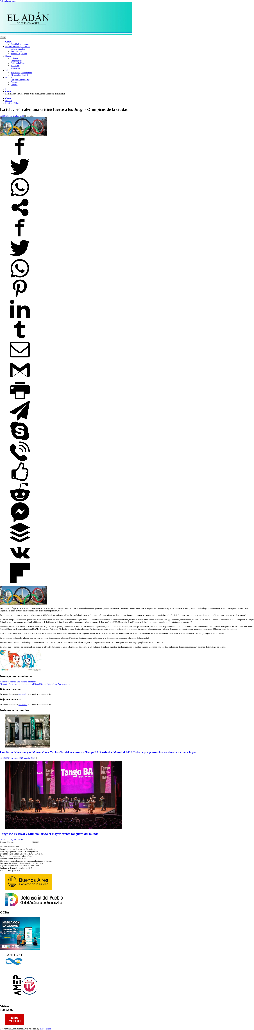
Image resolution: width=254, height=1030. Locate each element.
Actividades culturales (20, 44)
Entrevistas (15, 68)
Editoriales (15, 65)
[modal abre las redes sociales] (20, 216)
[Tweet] (20, 176)
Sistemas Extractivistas (20, 80)
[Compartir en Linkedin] (20, 318)
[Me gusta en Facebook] (20, 481)
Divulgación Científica (20, 75)
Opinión (14, 84)
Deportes (14, 82)
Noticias (8, 77)
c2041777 (4, 758)
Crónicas (14, 58)
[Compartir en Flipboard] (20, 582)
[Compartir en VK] (20, 562)
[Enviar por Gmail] (20, 379)
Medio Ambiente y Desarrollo (17, 46)
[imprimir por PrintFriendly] (20, 399)
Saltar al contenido (7, 1)
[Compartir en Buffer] (20, 542)
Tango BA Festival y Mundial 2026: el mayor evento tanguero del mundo (49, 834)
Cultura (8, 42)
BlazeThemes (45, 1029)
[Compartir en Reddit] (20, 501)
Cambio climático (18, 49)
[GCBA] (20, 949)
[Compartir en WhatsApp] (20, 196)
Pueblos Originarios (19, 54)
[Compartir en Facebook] (20, 156)
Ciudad (8, 56)
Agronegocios (16, 51)
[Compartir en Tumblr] (20, 338)
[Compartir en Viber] (20, 460)
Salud (7, 70)
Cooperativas (16, 61)
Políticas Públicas (18, 63)
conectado (23, 694)
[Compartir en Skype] (20, 440)
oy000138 (4, 116)
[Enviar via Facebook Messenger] (20, 521)
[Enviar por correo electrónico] (20, 359)
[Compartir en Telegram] (20, 420)
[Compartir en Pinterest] (20, 298)
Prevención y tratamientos (21, 73)
